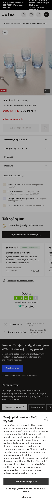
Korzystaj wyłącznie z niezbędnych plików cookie (26, 490)
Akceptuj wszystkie (26, 481)
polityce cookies (29, 473)
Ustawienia (26, 497)
